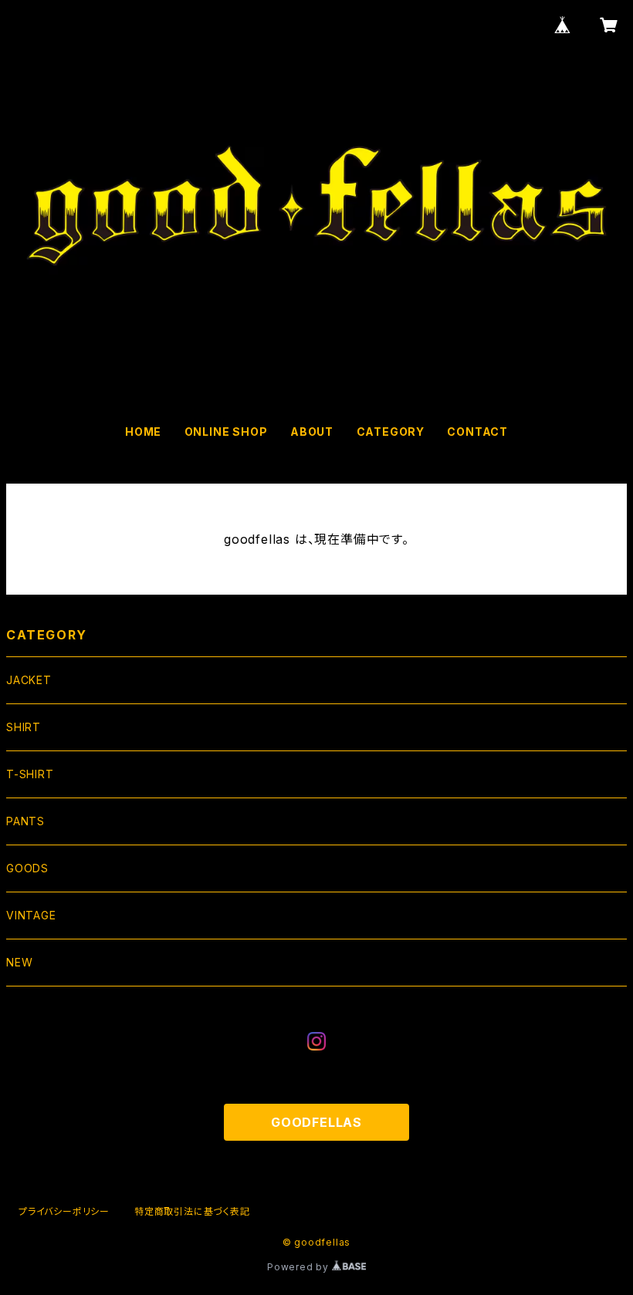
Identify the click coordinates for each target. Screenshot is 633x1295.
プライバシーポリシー (64, 1211)
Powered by (299, 1267)
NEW (19, 962)
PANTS (25, 821)
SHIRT (23, 726)
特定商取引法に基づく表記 (192, 1211)
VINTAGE (31, 915)
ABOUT (311, 431)
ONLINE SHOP (226, 431)
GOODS (27, 868)
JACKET (29, 679)
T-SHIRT (30, 774)
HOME (143, 431)
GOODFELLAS (316, 1122)
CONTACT (477, 431)
